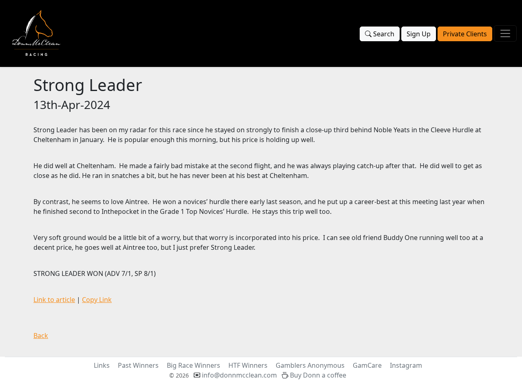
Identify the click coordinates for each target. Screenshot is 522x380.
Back (40, 335)
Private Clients (465, 33)
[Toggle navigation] (505, 33)
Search (383, 33)
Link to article (54, 299)
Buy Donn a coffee (318, 375)
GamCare (367, 365)
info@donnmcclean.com (239, 375)
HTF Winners (248, 365)
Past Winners (138, 365)
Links (102, 365)
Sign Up (419, 33)
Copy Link (97, 299)
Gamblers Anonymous (310, 365)
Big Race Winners (193, 365)
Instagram (406, 365)
